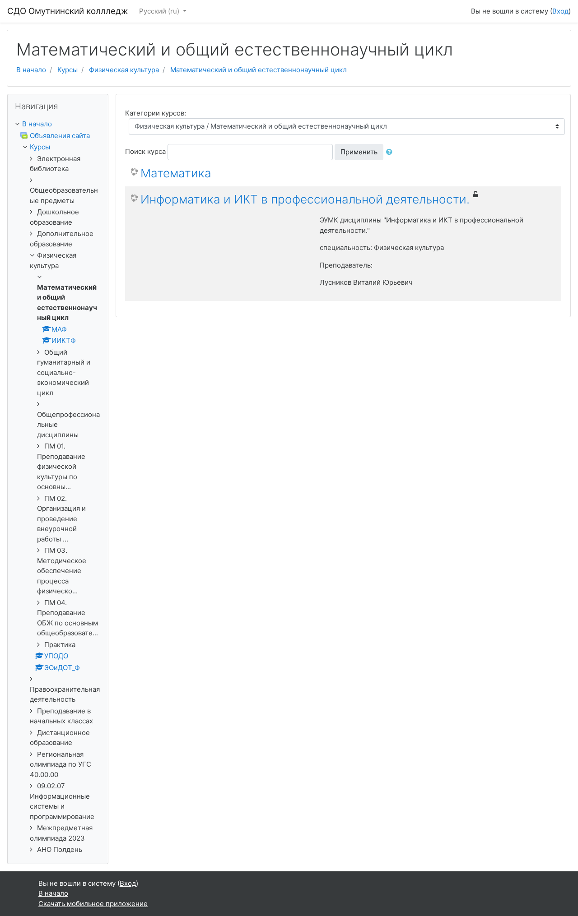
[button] (391, 152)
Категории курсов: (155, 113)
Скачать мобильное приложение (93, 903)
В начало (31, 69)
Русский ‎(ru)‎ (160, 11)
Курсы (67, 69)
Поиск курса (145, 151)
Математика (175, 173)
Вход (560, 11)
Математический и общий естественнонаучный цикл (258, 69)
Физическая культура (124, 69)
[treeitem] (58, 124)
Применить (359, 152)
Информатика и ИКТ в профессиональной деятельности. (305, 199)
